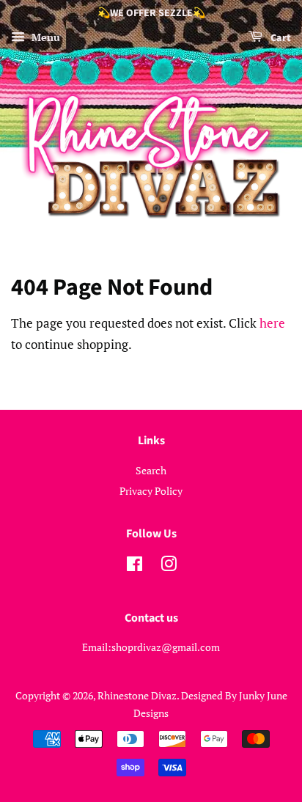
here (272, 322)
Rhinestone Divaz (137, 695)
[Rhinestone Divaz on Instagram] (169, 566)
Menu (44, 37)
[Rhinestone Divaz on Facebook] (134, 566)
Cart (279, 38)
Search (151, 470)
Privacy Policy (151, 491)
